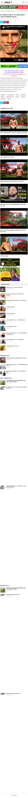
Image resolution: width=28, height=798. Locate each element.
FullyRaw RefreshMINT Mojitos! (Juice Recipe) (16, 300)
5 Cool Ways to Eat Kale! (11, 326)
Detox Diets (23, 94)
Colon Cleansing (10, 94)
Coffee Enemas (4, 256)
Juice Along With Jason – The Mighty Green (15, 319)
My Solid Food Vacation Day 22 (13, 594)
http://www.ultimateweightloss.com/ (8, 91)
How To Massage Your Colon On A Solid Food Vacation (13, 132)
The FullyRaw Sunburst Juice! (12, 346)
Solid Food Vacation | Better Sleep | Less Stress (12, 181)
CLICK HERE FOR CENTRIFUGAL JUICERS (14, 72)
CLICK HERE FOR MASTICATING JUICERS (14, 71)
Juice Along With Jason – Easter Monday (15, 339)
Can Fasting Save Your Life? (7, 157)
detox (17, 94)
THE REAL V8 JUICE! (10, 306)
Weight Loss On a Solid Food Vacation (14, 287)
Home (3, 10)
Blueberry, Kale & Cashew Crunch (13, 693)
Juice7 (15, 795)
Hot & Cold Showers (10, 313)
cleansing (3, 94)
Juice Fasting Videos (9, 10)
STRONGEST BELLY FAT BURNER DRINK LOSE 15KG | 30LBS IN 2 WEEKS (16, 381)
